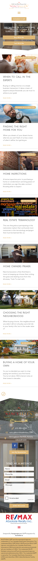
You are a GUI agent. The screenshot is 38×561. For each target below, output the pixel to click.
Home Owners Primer (17, 266)
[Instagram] (21, 445)
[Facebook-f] (15, 445)
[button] (19, 13)
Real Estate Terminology (19, 220)
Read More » (7, 98)
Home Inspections (14, 173)
